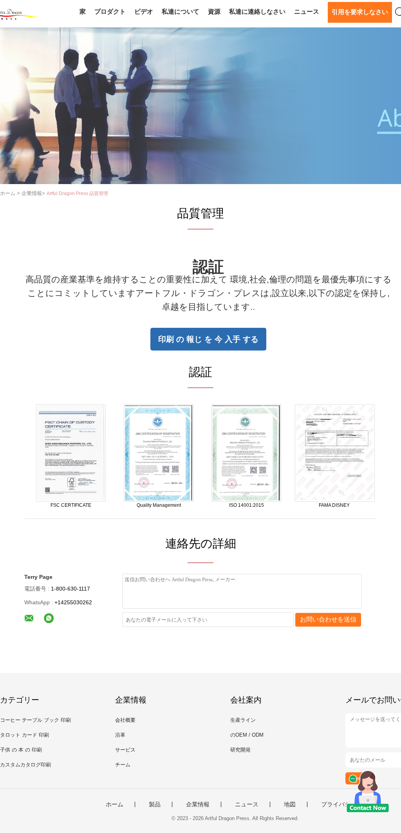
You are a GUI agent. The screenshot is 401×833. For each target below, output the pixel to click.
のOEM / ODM (247, 735)
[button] (208, 339)
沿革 (120, 735)
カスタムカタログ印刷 (25, 765)
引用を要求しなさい (360, 12)
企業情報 (198, 804)
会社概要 (125, 720)
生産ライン (243, 720)
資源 (214, 11)
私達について (180, 11)
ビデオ (143, 11)
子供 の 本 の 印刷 (21, 750)
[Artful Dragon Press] (71, 452)
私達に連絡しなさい (257, 11)
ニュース (306, 11)
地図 (290, 804)
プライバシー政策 (344, 804)
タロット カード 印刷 (24, 735)
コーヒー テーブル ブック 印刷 (35, 720)
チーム (122, 765)
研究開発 (240, 750)
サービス (125, 750)
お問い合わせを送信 (328, 619)
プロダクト (110, 11)
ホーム (114, 804)
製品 (155, 804)
